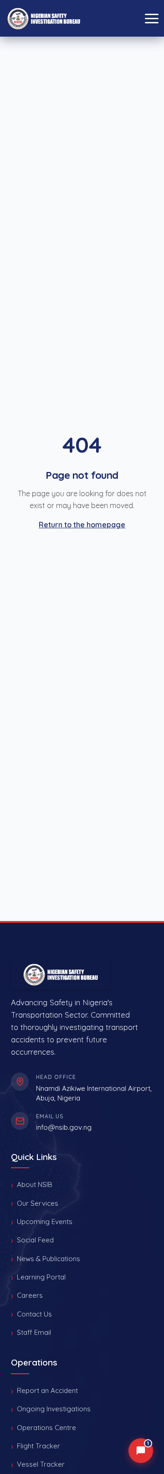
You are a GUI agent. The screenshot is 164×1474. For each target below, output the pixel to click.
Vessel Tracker (41, 1464)
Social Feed (35, 1240)
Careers (30, 1295)
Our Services (37, 1203)
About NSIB (34, 1184)
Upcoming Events (44, 1221)
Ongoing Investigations (54, 1408)
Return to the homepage (82, 524)
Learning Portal (41, 1277)
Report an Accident (47, 1390)
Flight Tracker (38, 1445)
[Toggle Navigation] (152, 18)
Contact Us (34, 1314)
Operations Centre (46, 1427)
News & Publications (48, 1258)
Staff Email (34, 1332)
